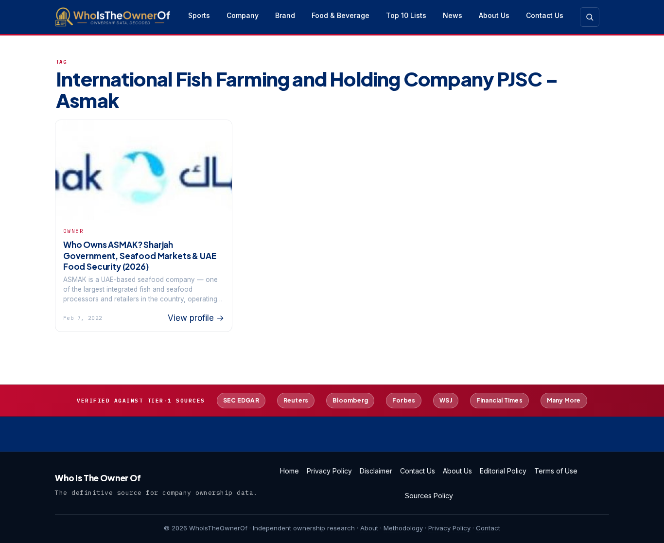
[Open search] (589, 17)
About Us (494, 15)
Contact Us (544, 15)
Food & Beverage (340, 15)
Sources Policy (429, 495)
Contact (488, 528)
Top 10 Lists (406, 15)
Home (289, 471)
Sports (199, 15)
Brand (285, 15)
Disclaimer (376, 471)
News (452, 15)
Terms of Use (555, 471)
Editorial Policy (503, 471)
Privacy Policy (329, 471)
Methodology (403, 528)
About (369, 528)
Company (243, 15)
